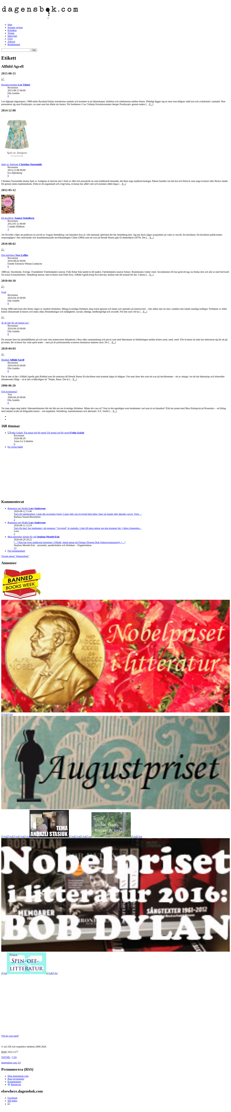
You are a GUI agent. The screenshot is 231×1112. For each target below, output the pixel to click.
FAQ (10, 38)
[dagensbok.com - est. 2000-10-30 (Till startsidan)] (40, 17)
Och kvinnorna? (9, 391)
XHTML (5, 1057)
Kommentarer (14, 1081)
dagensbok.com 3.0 (11, 1062)
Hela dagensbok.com (18, 1076)
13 (15, 548)
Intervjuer (12, 36)
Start (10, 24)
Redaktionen (14, 44)
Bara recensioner (16, 1079)
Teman (11, 33)
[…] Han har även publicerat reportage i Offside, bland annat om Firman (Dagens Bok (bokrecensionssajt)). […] (69, 542)
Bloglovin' (16, 1084)
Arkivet (11, 41)
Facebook (12, 1098)
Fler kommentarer (16, 551)
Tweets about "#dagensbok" (15, 556)
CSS (14, 1057)
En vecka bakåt (15, 447)
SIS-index (12, 1100)
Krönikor (12, 30)
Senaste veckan (15, 27)
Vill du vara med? (10, 1036)
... (151, 104)
